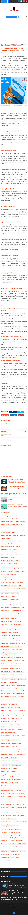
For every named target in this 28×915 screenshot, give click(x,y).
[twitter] (21, 1)
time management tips (14, 832)
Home (2, 17)
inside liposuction (13, 704)
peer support (14, 771)
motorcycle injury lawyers (19, 749)
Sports (2, 818)
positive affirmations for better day (9, 782)
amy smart (19, 541)
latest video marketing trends (8, 724)
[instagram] (24, 1)
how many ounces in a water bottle (16, 690)
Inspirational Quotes (15, 707)
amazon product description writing (9, 535)
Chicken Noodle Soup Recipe (7, 579)
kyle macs (13, 721)
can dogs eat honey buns (18, 568)
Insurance (3, 710)
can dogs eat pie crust (20, 571)
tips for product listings (6, 835)
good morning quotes (15, 643)
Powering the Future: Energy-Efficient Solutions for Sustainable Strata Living (13, 494)
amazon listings (5, 530)
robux (7, 799)
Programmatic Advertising (7, 790)
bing (15, 552)
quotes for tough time (12, 793)
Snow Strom (12, 807)
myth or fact (4, 754)
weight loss (22, 851)
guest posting (13, 682)
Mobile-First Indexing (16, 743)
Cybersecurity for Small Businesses (9, 599)
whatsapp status (5, 854)
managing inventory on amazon (8, 732)
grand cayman (4, 679)
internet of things (5, 713)
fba (11, 629)
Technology (4, 832)
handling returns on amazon (8, 685)
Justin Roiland (19, 718)
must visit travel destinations (14, 751)
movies (3, 751)
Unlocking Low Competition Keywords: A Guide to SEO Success (17, 505)
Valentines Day (12, 843)
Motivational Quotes (6, 749)
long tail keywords (12, 729)
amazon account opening (7, 521)
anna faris (18, 546)
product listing (14, 788)
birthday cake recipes (20, 554)
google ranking (22, 665)
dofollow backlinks (15, 607)
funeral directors (5, 638)
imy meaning (21, 696)
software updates (5, 812)
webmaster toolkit (13, 851)
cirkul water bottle (5, 585)
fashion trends (4, 629)
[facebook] (19, 1)
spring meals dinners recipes (19, 821)
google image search (19, 657)
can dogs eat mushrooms (7, 571)
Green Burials (13, 679)
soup (13, 812)
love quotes (21, 729)
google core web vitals (6, 652)
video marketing (13, 846)
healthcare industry (6, 688)
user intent (4, 843)
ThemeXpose (17, 910)
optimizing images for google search (9, 763)
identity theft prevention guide (8, 696)
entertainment (18, 621)
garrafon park (4, 643)
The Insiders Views (16, 904)
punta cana (18, 790)
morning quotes (15, 746)
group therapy (4, 682)
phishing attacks (9, 776)
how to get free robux (6, 693)
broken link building (12, 563)
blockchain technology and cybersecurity (10, 560)
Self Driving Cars (17, 804)
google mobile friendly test (7, 663)
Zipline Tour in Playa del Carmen (8, 860)
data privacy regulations (7, 604)
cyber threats (13, 596)
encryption (13, 618)
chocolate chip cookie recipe (8, 582)
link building (10, 726)
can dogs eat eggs (5, 568)
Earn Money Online (15, 616)
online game (15, 760)
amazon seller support (6, 538)
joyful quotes (11, 718)
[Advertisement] (14, 32)
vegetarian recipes (22, 843)
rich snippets (10, 796)
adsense (13, 516)
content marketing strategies (18, 588)
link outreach (18, 726)
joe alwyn (3, 718)
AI (17, 516)
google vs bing (4, 677)
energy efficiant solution (7, 621)
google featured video (6, 657)
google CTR (4, 654)
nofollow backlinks (21, 754)
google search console (15, 668)
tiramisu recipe (4, 837)
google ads (18, 646)
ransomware (22, 793)
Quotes (3, 793)
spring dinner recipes (11, 818)
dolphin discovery (5, 610)
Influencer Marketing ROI (18, 702)
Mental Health (15, 735)
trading (17, 837)
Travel (22, 837)
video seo (21, 846)
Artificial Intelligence (6, 549)
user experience (19, 840)
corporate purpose (5, 591)
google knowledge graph (7, 660)
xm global (17, 857)
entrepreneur (4, 624)
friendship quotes (5, 635)
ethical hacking (17, 624)
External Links (14, 627)
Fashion (20, 627)
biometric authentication (7, 554)
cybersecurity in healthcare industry (9, 602)
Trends (12, 840)
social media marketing (14, 810)
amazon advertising (20, 521)
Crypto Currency (5, 593)
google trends (19, 674)
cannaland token (5, 574)
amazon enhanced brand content (9, 527)
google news (4, 665)
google (23, 643)
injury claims (4, 704)
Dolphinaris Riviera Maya (17, 610)
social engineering (21, 807)
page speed (15, 768)
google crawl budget (18, 652)
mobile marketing (5, 743)
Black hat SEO (4, 557)
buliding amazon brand (6, 566)
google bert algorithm (16, 649)
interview (14, 713)
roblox (2, 799)
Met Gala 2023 (4, 738)
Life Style (3, 726)
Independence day (17, 699)
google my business (20, 663)
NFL (14, 754)
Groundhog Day (22, 679)
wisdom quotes (15, 854)
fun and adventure (16, 635)
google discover (12, 654)
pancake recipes (5, 771)
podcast (17, 776)
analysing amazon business (7, 546)
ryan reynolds (14, 799)
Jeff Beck (3, 715)
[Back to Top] (14, 913)
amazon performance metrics (8, 532)
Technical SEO (18, 829)
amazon (7, 44)
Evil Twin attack (5, 627)
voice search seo (19, 849)
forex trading (4, 632)
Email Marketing (5, 618)
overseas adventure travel (15, 765)
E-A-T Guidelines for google (14, 613)
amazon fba (22, 527)
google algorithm (5, 649)
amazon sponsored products (8, 541)
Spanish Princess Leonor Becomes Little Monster (12, 815)
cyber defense (14, 593)
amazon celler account (16, 524)
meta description (14, 738)
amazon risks (14, 44)
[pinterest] (26, 1)
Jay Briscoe (20, 713)
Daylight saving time (19, 604)
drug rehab (3, 613)
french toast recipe (13, 632)
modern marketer (5, 746)
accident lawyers (5, 516)
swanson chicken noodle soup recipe (9, 826)
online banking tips (5, 760)
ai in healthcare (15, 518)
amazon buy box (5, 524)
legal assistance (21, 724)
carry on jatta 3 (14, 574)
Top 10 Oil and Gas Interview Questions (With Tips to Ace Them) (17, 487)
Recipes (3, 796)
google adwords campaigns (7, 646)
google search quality (6, 671)
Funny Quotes (14, 638)
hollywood (3, 690)
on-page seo (13, 757)
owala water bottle (5, 768)
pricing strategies (17, 785)
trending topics (5, 840)
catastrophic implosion (6, 577)
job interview (11, 715)
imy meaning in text (6, 699)
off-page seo (4, 757)
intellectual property (12, 710)
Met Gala (23, 735)
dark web (22, 602)
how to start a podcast (18, 693)
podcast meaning (5, 779)
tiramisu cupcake (18, 835)
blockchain (12, 557)
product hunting (5, 788)
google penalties (13, 665)
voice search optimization (7, 849)
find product (16, 629)
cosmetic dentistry (16, 591)
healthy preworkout (17, 688)
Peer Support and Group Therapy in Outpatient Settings (12, 774)
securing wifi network (6, 804)
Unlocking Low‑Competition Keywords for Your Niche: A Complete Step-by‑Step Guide (16, 481)
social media (4, 810)
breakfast (3, 563)
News (10, 754)
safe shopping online (6, 801)
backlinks (15, 549)
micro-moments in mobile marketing (10, 740)
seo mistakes (4, 807)
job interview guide (20, 715)
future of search (16, 640)
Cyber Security (4, 596)
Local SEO (3, 729)
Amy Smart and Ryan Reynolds (8, 543)
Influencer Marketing (6, 702)
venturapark (4, 846)
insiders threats (5, 707)
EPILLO (11, 624)
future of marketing (6, 640)
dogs (23, 607)
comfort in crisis (5, 588)
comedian (14, 585)
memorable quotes (5, 735)
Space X (18, 812)
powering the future (6, 785)
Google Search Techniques (7, 674)
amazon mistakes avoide (17, 530)
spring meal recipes (5, 821)
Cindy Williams (20, 582)
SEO (23, 804)
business (16, 566)
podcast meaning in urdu (17, 779)
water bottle (4, 851)
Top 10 (11, 837)
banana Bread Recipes (6, 552)
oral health (22, 763)
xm (12, 857)
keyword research (5, 721)
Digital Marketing (5, 607)
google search (4, 668)
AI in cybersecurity (5, 518)
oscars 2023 (4, 765)
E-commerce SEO (5, 616)
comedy (20, 585)
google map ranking (19, 660)
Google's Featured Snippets (16, 677)
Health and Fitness (21, 685)
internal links (22, 710)
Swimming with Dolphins (7, 829)
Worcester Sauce (5, 857)
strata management (6, 824)
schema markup (17, 801)
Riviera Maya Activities (20, 796)
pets (2, 776)
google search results (18, 671)
